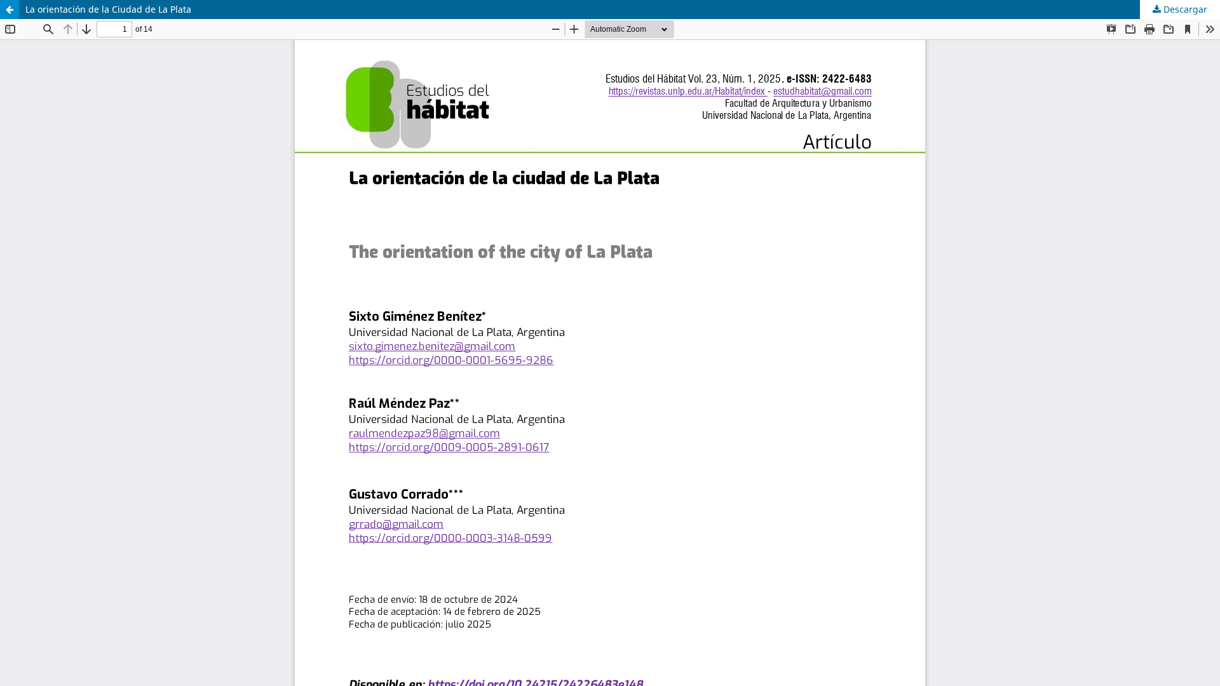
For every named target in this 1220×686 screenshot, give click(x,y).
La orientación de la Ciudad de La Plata (108, 9)
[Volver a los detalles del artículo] (9, 9)
